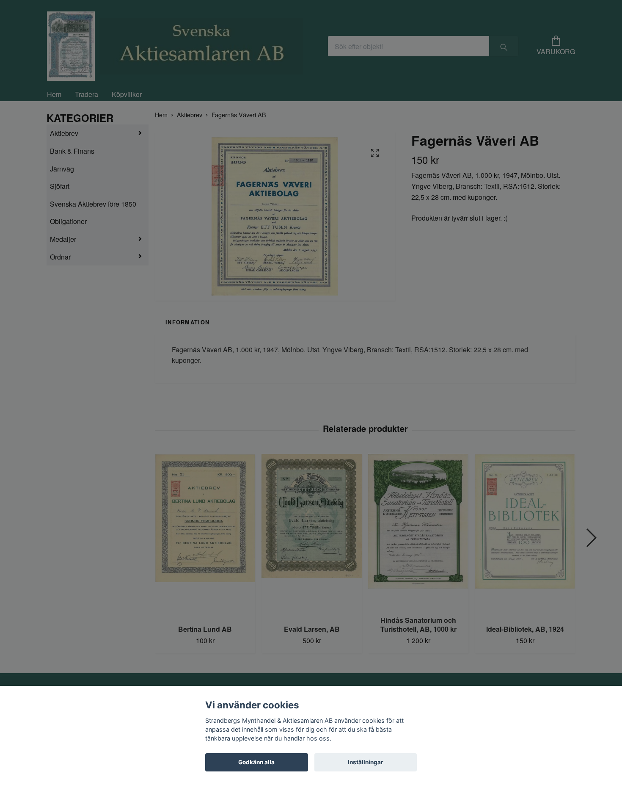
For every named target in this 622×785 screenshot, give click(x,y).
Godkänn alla (256, 762)
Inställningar (365, 762)
